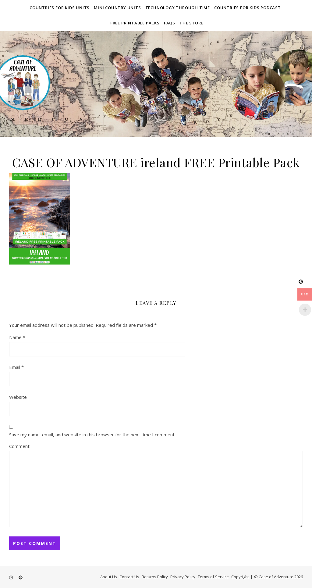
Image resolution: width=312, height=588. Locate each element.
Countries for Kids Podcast (247, 7)
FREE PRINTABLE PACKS (135, 23)
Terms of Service (213, 576)
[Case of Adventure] (156, 84)
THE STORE (191, 23)
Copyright (240, 576)
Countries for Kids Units (60, 7)
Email (16, 367)
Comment (19, 446)
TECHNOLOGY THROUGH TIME (177, 7)
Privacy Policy (182, 576)
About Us (108, 576)
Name (17, 337)
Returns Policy (155, 576)
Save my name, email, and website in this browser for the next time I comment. (92, 434)
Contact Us (129, 576)
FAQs (169, 23)
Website (18, 397)
